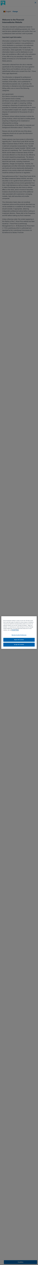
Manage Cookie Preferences (19, 635)
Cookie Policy (15, 630)
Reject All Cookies (19, 639)
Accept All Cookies (19, 644)
